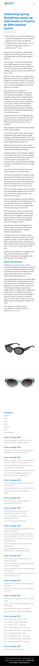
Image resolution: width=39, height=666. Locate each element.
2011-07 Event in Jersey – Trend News (15, 625)
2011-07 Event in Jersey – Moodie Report (16, 622)
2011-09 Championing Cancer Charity (15, 633)
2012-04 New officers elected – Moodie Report (18, 611)
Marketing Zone (24, 662)
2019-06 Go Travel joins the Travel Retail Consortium (19, 470)
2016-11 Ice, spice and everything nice (15, 521)
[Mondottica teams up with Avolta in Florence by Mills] (19, 364)
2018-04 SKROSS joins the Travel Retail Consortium (19, 488)
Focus (5, 421)
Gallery (6, 424)
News (14, 32)
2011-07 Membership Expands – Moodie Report (18, 630)
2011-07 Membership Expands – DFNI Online (17, 627)
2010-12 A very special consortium (14, 649)
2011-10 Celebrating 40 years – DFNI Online (17, 636)
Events (6, 418)
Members (7, 427)
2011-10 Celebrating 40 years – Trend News (17, 641)
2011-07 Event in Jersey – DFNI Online (15, 619)
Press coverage (8, 432)
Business (6, 415)
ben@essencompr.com (14, 311)
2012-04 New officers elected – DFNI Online (17, 608)
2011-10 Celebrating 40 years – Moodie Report (17, 639)
